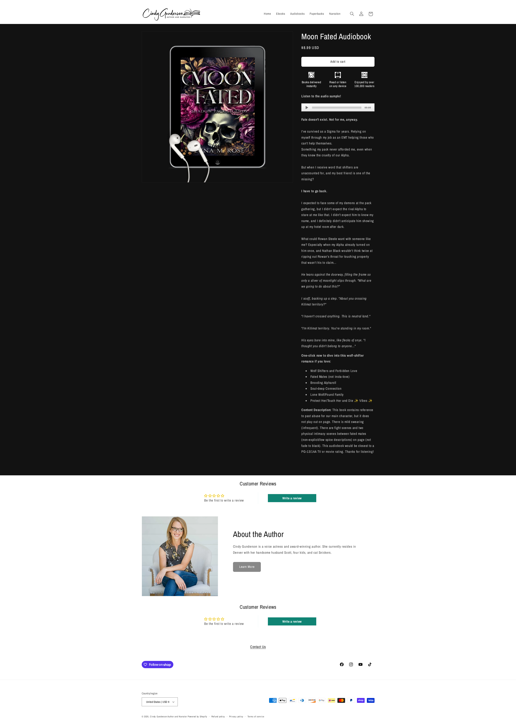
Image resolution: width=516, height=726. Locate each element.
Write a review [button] (292, 498)
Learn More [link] (247, 567)
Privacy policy (236, 716)
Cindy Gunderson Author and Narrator (168, 716)
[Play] (307, 107)
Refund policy (218, 716)
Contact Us (258, 646)
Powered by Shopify (197, 716)
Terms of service (256, 716)
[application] (337, 107)
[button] (352, 14)
